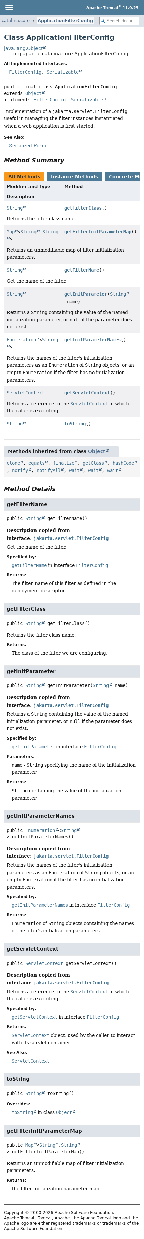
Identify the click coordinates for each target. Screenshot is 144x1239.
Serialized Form (27, 145)
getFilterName (81, 270)
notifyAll (49, 470)
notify (20, 470)
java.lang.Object (23, 48)
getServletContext (87, 392)
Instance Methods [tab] (74, 176)
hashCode (123, 463)
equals (36, 463)
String (15, 208)
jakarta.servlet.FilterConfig (71, 538)
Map (11, 231)
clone (13, 463)
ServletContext (25, 392)
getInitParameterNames (92, 339)
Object (33, 93)
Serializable (63, 72)
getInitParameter (85, 294)
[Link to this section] (69, 160)
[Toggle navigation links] (9, 7)
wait (74, 470)
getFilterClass (83, 208)
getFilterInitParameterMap (97, 231)
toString (75, 423)
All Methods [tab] (24, 176)
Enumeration (21, 339)
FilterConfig (25, 72)
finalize (63, 463)
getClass (93, 463)
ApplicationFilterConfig (65, 20)
